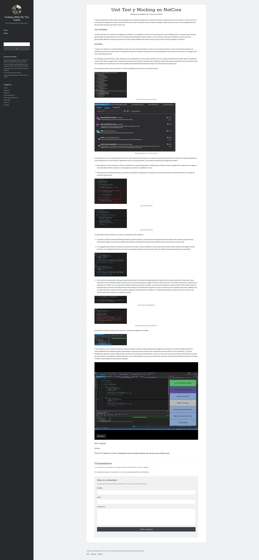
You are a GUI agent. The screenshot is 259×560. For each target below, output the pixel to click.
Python (5, 102)
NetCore (6, 100)
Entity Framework (8, 95)
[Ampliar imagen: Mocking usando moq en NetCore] (146, 316)
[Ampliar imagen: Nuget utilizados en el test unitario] (146, 127)
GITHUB (102, 443)
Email (99, 497)
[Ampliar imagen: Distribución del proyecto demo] (146, 85)
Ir (16, 48)
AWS (5, 88)
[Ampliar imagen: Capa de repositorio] (146, 218)
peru (157, 453)
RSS (88, 554)
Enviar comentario (146, 529)
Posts (6, 30)
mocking (142, 453)
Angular (6, 90)
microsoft (135, 453)
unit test (162, 453)
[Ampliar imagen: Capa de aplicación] (146, 191)
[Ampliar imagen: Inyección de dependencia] (146, 299)
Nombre (99, 488)
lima (129, 453)
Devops (6, 93)
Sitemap (93, 554)
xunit (167, 453)
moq (147, 453)
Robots (100, 554)
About (6, 33)
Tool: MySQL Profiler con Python (12, 72)
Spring (5, 105)
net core (152, 453)
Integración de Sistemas (10, 97)
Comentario (101, 506)
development (122, 453)
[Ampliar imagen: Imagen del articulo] (146, 264)
